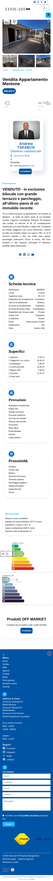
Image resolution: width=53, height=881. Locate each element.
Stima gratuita (8, 680)
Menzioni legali (9, 859)
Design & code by (5, 870)
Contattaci (26, 631)
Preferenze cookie (10, 862)
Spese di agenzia (26, 859)
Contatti (5, 674)
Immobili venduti (9, 683)
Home (5, 661)
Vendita (5, 70)
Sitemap (6, 687)
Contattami (25, 171)
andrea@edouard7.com (24, 166)
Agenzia (6, 671)
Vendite (5, 664)
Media (5, 677)
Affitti (4, 667)
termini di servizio (23, 879)
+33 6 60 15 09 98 (21, 156)
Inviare (9, 824)
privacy (46, 877)
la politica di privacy (30, 816)
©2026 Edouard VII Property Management (20, 856)
